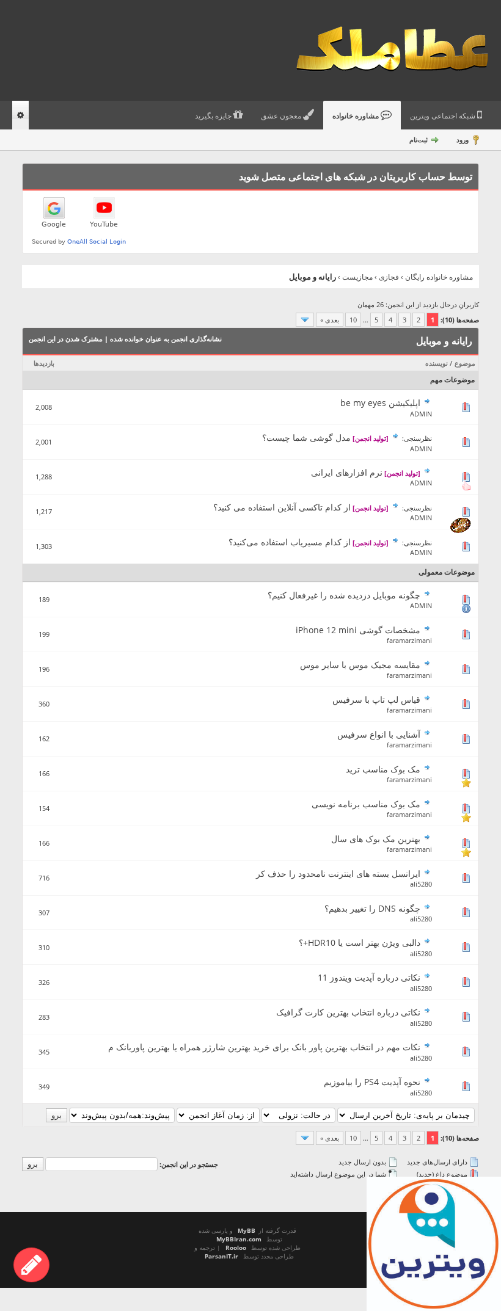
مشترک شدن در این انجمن (66, 338)
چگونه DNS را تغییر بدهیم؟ (372, 908)
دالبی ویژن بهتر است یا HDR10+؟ (359, 942)
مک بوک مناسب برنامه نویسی (366, 804)
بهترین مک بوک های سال (375, 838)
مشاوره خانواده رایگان (439, 277)
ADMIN (421, 413)
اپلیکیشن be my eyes (380, 403)
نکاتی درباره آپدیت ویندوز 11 (369, 977)
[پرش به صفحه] (305, 320)
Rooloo (235, 1247)
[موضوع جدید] (31, 1264)
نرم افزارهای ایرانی (346, 472)
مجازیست (357, 277)
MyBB (246, 1230)
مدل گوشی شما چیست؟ (306, 437)
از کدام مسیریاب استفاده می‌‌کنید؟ (290, 542)
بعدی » (329, 319)
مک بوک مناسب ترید (383, 769)
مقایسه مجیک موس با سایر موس (360, 664)
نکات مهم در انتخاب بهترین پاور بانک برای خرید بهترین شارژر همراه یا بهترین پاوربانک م (264, 1047)
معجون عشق (282, 116)
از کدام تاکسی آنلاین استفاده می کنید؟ (282, 507)
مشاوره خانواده (356, 116)
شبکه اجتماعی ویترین (443, 116)
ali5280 (421, 883)
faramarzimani (409, 640)
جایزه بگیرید (214, 116)
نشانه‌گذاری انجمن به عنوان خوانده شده (166, 338)
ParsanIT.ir (221, 1256)
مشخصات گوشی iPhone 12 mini (358, 630)
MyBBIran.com (238, 1239)
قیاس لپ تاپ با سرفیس (376, 699)
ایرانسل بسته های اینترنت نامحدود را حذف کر (338, 873)
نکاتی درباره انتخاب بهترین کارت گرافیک (348, 1012)
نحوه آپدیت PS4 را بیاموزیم (372, 1082)
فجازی (389, 277)
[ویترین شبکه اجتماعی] (434, 1244)
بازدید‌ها (44, 363)
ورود (462, 139)
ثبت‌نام (418, 139)
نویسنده (436, 363)
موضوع (465, 363)
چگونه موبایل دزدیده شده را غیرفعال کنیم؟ (344, 595)
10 (353, 319)
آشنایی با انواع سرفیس (378, 734)
